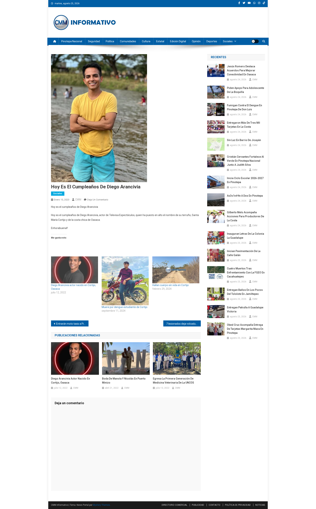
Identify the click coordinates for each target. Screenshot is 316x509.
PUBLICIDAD (198, 505)
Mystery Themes (101, 505)
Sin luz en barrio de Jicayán (244, 140)
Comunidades (128, 41)
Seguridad (94, 41)
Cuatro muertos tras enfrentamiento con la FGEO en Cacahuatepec (246, 272)
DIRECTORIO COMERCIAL (174, 505)
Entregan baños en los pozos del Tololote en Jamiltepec (245, 291)
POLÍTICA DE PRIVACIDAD (238, 505)
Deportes (211, 41)
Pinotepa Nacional (71, 41)
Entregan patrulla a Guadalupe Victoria (245, 309)
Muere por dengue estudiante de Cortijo (125, 307)
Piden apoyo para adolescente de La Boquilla (245, 90)
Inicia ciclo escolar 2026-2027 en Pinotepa (245, 180)
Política (110, 41)
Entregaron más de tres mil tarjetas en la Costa (243, 124)
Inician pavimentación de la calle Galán (243, 253)
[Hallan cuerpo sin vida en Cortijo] (175, 269)
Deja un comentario (97, 199)
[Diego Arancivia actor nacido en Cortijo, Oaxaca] (74, 269)
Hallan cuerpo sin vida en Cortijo (170, 285)
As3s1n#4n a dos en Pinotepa (245, 195)
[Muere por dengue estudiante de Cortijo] (125, 280)
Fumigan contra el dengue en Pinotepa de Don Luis (244, 107)
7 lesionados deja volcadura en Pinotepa (183, 323)
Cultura (146, 41)
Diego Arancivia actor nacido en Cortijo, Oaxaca (70, 380)
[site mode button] (255, 41)
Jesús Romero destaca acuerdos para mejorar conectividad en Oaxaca (241, 70)
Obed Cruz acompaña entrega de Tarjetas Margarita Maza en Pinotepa (245, 328)
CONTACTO (214, 505)
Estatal (160, 41)
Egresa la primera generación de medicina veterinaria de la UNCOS (173, 380)
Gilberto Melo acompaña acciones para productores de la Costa (245, 216)
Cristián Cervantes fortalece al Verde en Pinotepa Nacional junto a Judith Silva (245, 160)
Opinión (196, 41)
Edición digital (178, 41)
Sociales (228, 41)
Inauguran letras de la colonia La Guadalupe (245, 235)
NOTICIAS (260, 505)
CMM (78, 199)
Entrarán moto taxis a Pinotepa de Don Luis (72, 323)
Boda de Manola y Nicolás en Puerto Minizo (124, 380)
